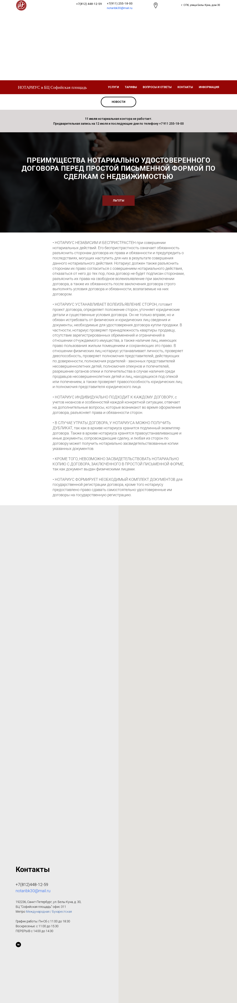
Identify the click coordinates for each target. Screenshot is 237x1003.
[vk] (18, 944)
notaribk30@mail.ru (119, 8)
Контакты (185, 87)
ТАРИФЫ (131, 87)
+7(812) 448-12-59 (89, 4)
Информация (209, 87)
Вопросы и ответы (157, 87)
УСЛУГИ (113, 87)
